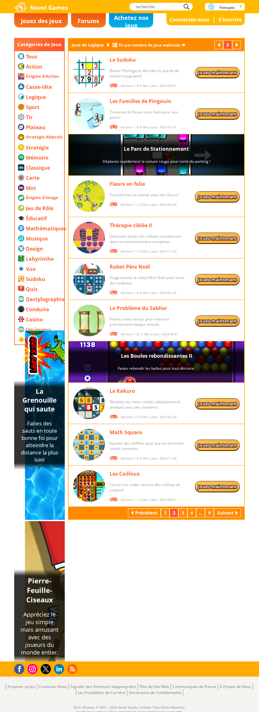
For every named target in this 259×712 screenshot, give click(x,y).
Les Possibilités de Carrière (101, 692)
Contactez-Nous (53, 686)
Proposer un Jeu (21, 686)
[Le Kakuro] (89, 403)
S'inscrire (230, 19)
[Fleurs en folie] (89, 196)
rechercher (188, 6)
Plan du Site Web (154, 686)
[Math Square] (89, 444)
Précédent (219, 45)
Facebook (21, 668)
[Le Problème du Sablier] (89, 320)
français (227, 7)
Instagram (33, 668)
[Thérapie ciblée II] (89, 237)
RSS (73, 669)
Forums (88, 21)
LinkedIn (60, 669)
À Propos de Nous (235, 686)
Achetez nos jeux (131, 20)
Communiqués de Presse (194, 686)
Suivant (237, 45)
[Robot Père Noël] (89, 279)
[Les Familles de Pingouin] (89, 113)
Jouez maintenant (217, 73)
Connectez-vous (189, 19)
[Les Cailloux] (89, 486)
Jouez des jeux (41, 21)
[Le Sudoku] (89, 72)
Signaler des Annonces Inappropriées (103, 686)
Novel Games (49, 7)
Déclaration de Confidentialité (155, 692)
